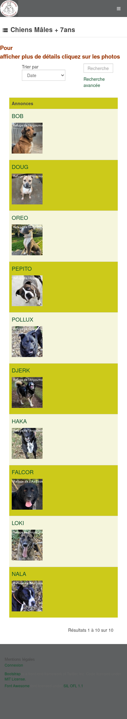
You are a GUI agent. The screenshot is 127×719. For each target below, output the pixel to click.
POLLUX (22, 319)
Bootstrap (13, 673)
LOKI (18, 523)
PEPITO (22, 268)
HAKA (19, 421)
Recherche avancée (94, 82)
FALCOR (23, 472)
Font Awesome (17, 685)
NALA (19, 573)
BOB (17, 116)
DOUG (20, 166)
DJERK (21, 370)
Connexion (14, 665)
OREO (20, 217)
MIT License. (15, 678)
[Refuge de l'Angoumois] (9, 8)
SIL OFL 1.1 (73, 685)
